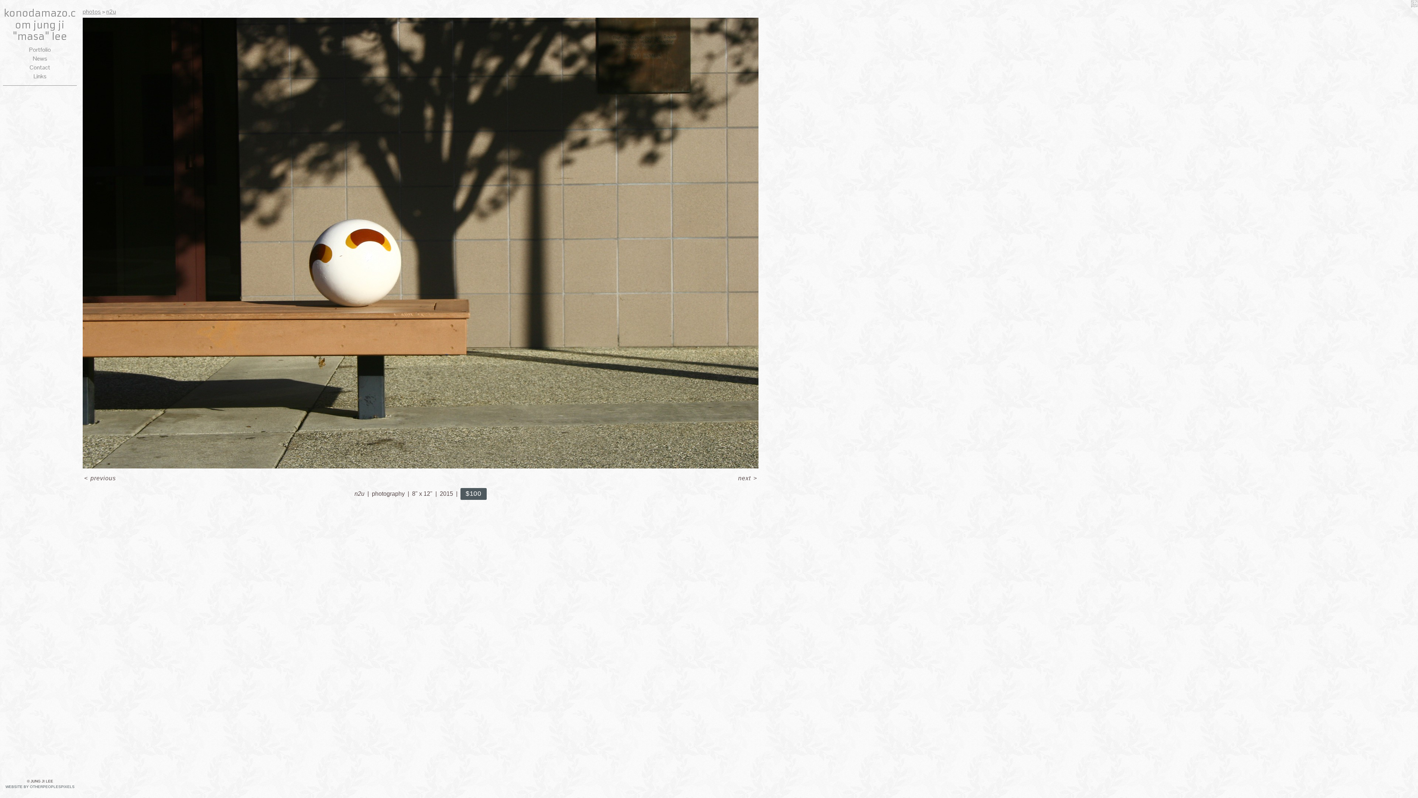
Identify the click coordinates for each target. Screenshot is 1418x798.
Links (40, 76)
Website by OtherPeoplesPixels (40, 787)
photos (92, 12)
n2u (111, 12)
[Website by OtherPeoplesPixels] (1403, 15)
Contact (40, 67)
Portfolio (40, 50)
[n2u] (420, 243)
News (40, 58)
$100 (474, 493)
